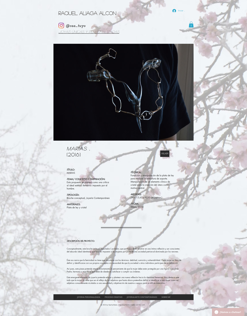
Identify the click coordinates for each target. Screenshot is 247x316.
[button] (191, 24)
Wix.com (142, 305)
